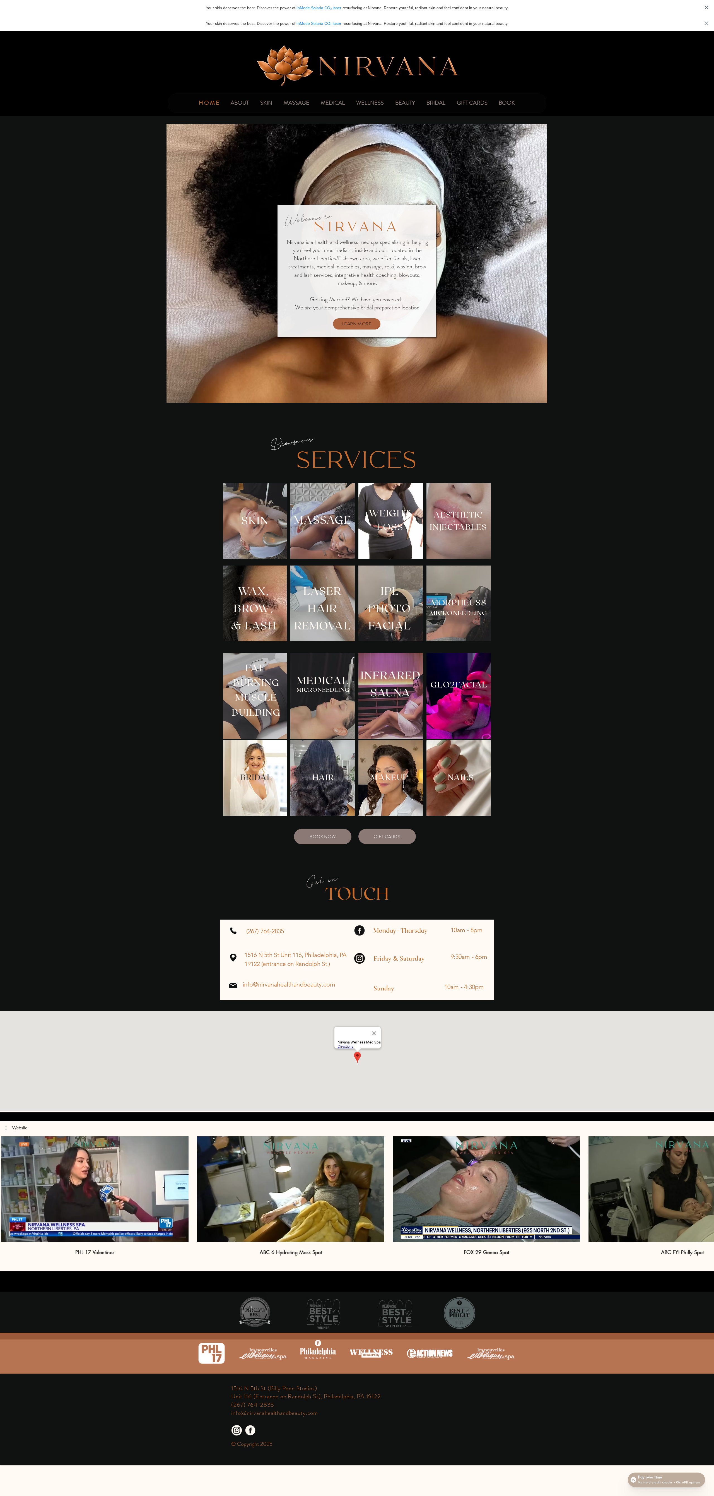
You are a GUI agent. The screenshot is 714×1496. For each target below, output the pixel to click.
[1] (236, 1430)
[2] (250, 1430)
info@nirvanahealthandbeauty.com (289, 984)
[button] (16, 1128)
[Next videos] (706, 1188)
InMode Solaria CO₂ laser (318, 8)
